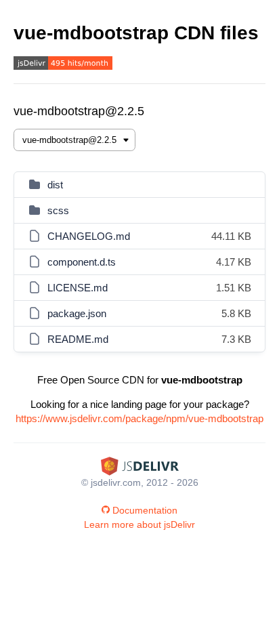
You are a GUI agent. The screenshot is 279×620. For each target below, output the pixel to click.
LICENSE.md (77, 287)
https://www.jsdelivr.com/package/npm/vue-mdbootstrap (139, 418)
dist (55, 184)
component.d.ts (81, 262)
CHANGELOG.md (88, 236)
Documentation (144, 510)
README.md (77, 339)
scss (58, 210)
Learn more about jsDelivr (139, 524)
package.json (76, 313)
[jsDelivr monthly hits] (63, 64)
